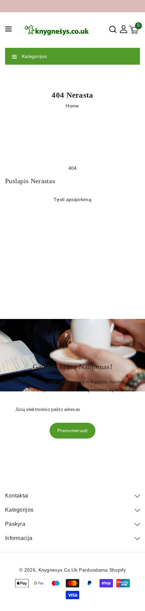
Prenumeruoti (72, 430)
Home (72, 105)
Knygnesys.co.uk (58, 570)
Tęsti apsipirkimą (72, 199)
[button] (8, 30)
